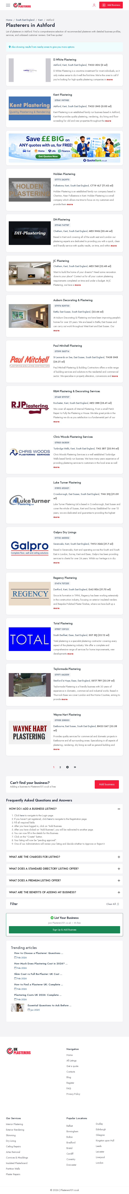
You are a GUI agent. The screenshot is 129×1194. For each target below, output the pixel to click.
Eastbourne (58, 726)
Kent (64, 65)
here (22, 815)
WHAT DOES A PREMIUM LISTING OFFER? (35, 880)
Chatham (57, 231)
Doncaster (71, 1165)
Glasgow (100, 1135)
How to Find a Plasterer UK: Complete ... (38, 984)
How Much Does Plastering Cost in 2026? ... (41, 963)
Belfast (70, 1126)
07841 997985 (62, 100)
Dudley (99, 1124)
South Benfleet (60, 635)
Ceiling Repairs (13, 1146)
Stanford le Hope (61, 680)
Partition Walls (13, 1168)
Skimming (11, 1135)
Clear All (111, 904)
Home (70, 1055)
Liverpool (100, 1157)
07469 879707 (62, 397)
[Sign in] (94, 5)
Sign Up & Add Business (64, 929)
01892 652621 (62, 488)
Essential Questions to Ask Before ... (49, 1005)
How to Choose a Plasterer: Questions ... (38, 953)
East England (81, 635)
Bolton (70, 1137)
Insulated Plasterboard (16, 1163)
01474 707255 (62, 583)
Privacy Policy (73, 1094)
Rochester (58, 403)
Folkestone (58, 185)
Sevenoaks (58, 544)
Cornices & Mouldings (17, 1157)
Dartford (57, 589)
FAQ (69, 1088)
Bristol (69, 1148)
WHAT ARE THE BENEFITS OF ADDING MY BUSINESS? (42, 892)
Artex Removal (13, 1152)
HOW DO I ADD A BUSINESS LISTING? (33, 809)
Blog (69, 1077)
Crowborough (60, 494)
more (110, 79)
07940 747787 (62, 225)
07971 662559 (62, 674)
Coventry (71, 1159)
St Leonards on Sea (62, 357)
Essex (71, 635)
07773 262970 (62, 179)
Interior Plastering (14, 1124)
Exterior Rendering (15, 1129)
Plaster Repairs (13, 1174)
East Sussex (65, 311)
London (99, 1162)
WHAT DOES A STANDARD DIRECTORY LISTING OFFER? (44, 869)
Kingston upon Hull (105, 1140)
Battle (55, 311)
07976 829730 (62, 305)
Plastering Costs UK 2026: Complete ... (37, 995)
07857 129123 (62, 629)
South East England (77, 65)
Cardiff (70, 1153)
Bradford (71, 1142)
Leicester (100, 1151)
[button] (118, 904)
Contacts (71, 1071)
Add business (107, 784)
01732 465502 (62, 537)
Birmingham (72, 1131)
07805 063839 (62, 442)
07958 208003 (62, 720)
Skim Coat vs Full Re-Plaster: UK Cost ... (38, 974)
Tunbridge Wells (61, 448)
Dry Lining (11, 1141)
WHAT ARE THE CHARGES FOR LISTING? (34, 857)
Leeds (98, 1146)
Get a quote (72, 1066)
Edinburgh (101, 1129)
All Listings (71, 1060)
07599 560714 (62, 351)
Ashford (57, 65)
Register (70, 1083)
